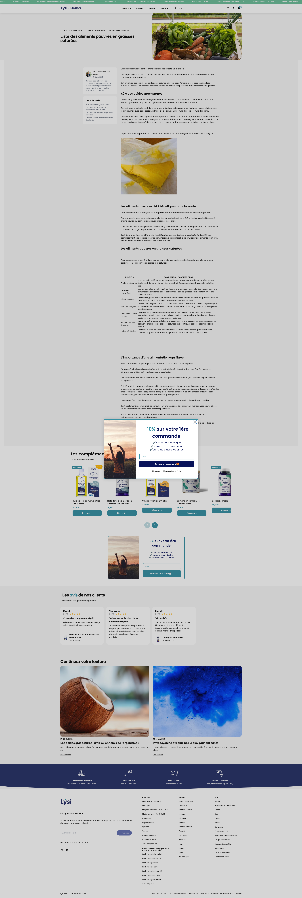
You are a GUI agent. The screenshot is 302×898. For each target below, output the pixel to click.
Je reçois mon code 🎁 (167, 464)
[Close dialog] (195, 422)
